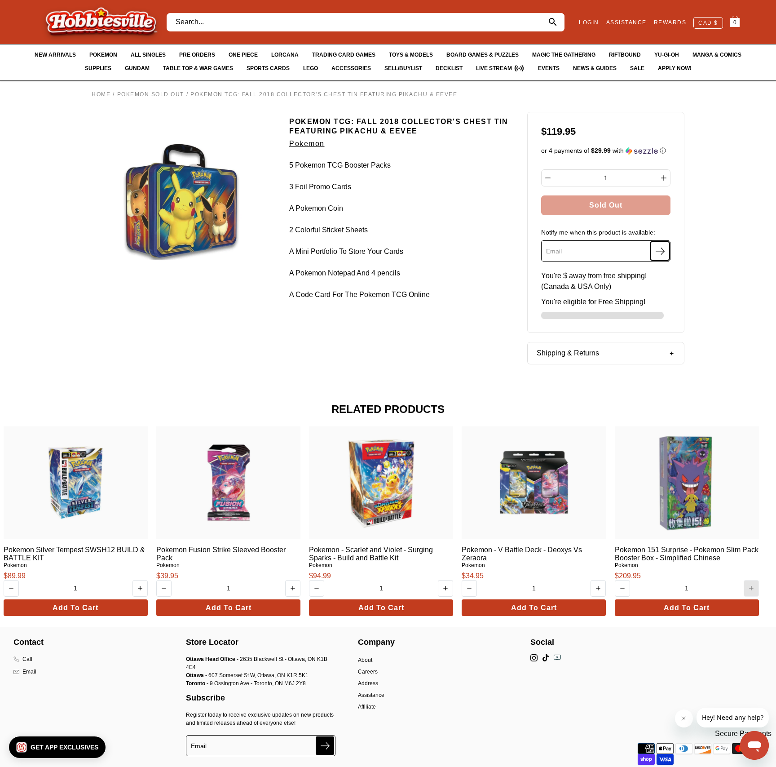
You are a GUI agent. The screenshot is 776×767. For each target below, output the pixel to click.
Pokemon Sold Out (150, 94)
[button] (606, 150)
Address (368, 683)
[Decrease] (548, 177)
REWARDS (670, 22)
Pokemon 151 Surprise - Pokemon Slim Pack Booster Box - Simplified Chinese (686, 554)
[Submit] (325, 746)
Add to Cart (75, 608)
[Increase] (663, 177)
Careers (368, 672)
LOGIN (589, 22)
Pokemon (307, 143)
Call (27, 659)
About (365, 660)
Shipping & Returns (568, 353)
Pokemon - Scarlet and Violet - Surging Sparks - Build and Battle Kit (371, 554)
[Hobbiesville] (101, 22)
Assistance (371, 695)
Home (101, 94)
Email (29, 672)
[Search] (552, 22)
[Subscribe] (660, 251)
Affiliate (367, 707)
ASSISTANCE (626, 22)
